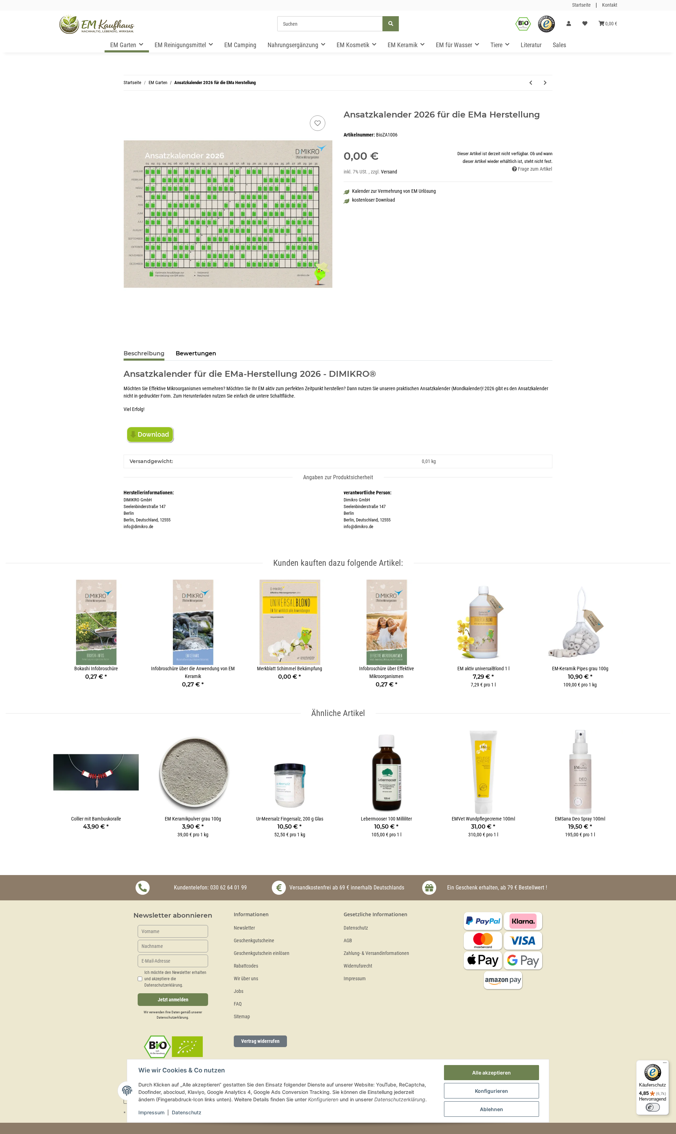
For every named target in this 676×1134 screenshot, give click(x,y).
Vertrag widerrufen (260, 1041)
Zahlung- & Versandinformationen (376, 953)
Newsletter (244, 928)
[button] (569, 24)
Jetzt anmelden (173, 1000)
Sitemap (242, 1017)
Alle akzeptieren (491, 1073)
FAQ (238, 1004)
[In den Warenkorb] (129, 106)
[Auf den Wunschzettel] (317, 123)
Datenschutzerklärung (172, 1017)
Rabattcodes (246, 966)
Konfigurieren (491, 1091)
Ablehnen (491, 1109)
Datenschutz (356, 928)
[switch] (653, 1107)
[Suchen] (391, 23)
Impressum (355, 979)
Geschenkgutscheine (254, 941)
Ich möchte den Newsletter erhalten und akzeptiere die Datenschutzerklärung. (175, 979)
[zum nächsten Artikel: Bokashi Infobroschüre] (545, 82)
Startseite (581, 5)
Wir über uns (246, 979)
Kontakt (609, 5)
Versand (389, 172)
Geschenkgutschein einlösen (261, 953)
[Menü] (665, 1064)
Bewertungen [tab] (196, 353)
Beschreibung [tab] (144, 353)
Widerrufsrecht (358, 966)
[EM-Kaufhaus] (97, 23)
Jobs (238, 991)
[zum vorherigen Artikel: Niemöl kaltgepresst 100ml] (531, 82)
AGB (348, 941)
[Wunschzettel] (585, 24)
